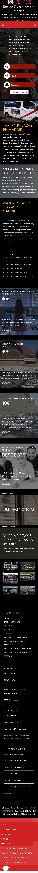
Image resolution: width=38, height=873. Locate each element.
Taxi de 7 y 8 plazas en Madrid (19, 9)
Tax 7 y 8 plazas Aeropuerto (16, 250)
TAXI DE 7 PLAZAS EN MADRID (16, 637)
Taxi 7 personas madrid (13, 780)
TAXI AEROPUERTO (12, 622)
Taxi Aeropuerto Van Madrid (15, 761)
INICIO (7, 618)
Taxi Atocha (8, 793)
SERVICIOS (8, 634)
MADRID (7, 630)
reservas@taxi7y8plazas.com (15, 729)
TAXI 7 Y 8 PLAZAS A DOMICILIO (17, 648)
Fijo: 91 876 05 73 (11, 722)
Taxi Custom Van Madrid (13, 754)
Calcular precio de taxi (19, 92)
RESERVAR (6, 330)
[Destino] (20, 75)
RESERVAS (8, 656)
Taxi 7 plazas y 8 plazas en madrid (17, 787)
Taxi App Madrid (10, 774)
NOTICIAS (8, 626)
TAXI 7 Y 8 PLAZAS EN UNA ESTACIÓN (17, 853)
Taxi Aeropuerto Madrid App (15, 767)
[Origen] (20, 66)
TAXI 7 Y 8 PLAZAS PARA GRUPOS (17, 652)
